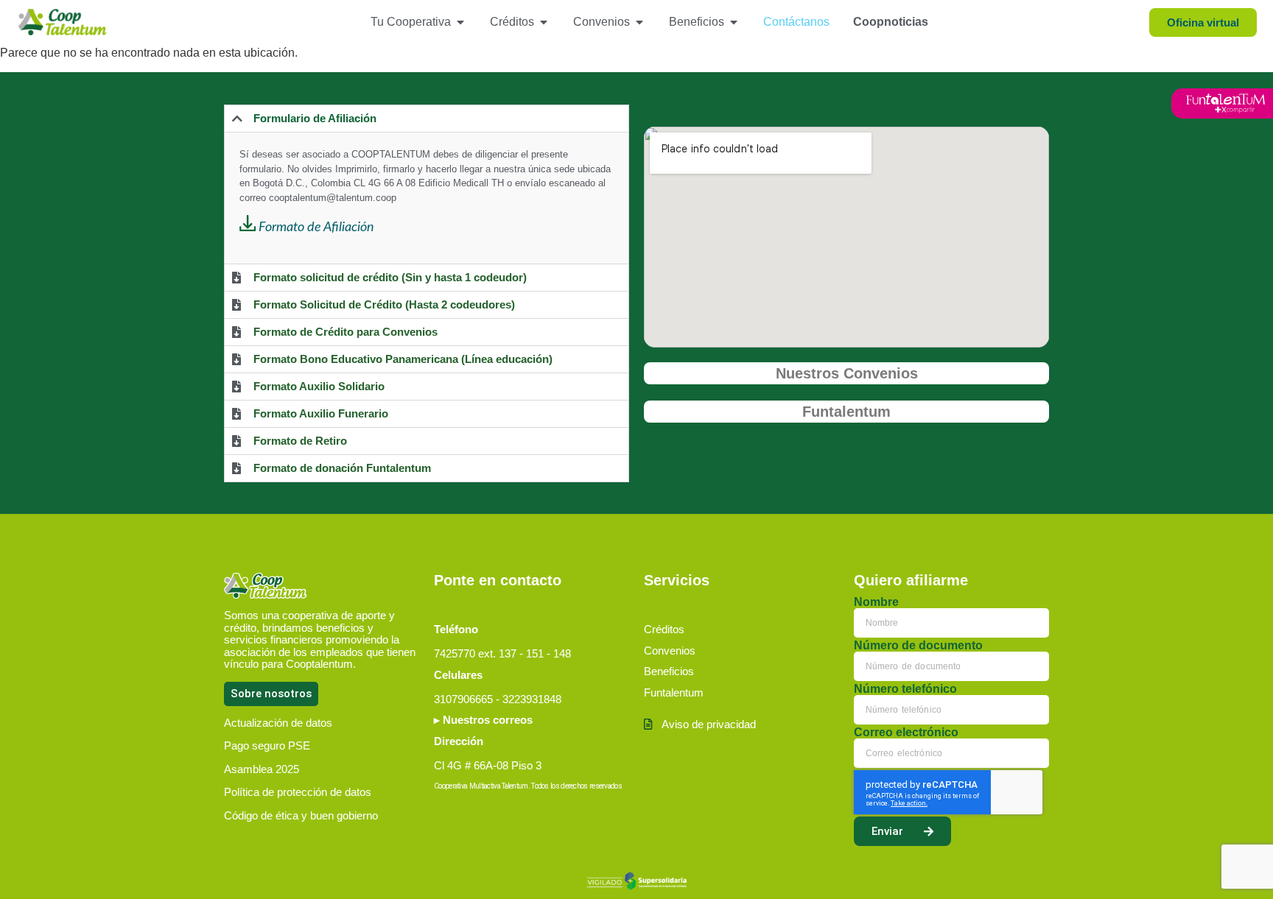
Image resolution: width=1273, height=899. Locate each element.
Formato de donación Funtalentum (342, 468)
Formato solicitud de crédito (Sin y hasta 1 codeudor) (390, 277)
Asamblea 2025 (261, 769)
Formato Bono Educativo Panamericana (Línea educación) (403, 359)
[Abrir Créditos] (544, 22)
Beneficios (669, 671)
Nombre (876, 602)
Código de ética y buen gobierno (301, 815)
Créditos (664, 629)
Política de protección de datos (297, 792)
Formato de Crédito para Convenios (345, 331)
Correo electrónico (906, 732)
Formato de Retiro (300, 440)
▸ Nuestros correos (483, 719)
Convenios (669, 650)
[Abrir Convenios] (639, 22)
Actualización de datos (278, 722)
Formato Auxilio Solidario (319, 386)
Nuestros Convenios (847, 373)
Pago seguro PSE (267, 745)
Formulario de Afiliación (314, 118)
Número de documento (918, 646)
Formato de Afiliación (316, 227)
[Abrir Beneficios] (734, 22)
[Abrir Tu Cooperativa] (460, 22)
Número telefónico (905, 689)
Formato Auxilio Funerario (320, 413)
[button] (426, 118)
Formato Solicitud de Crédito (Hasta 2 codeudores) (384, 304)
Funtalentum (846, 411)
